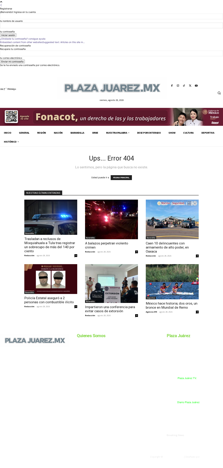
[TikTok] (184, 86)
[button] (219, 93)
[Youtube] (196, 86)
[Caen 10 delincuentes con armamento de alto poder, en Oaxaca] (172, 219)
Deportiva (151, 298)
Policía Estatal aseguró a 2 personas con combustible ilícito (49, 300)
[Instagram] (178, 86)
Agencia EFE (151, 312)
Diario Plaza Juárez (188, 402)
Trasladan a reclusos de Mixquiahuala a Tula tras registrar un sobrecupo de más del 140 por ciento (49, 245)
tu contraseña (7, 31)
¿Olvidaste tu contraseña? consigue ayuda (22, 38)
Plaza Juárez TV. (187, 378)
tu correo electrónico (11, 58)
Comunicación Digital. (211, 456)
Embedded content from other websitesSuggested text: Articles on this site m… (42, 42)
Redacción (29, 255)
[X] (190, 86)
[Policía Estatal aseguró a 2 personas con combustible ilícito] (50, 279)
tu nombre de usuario (11, 21)
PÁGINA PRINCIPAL (121, 177)
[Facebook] (172, 86)
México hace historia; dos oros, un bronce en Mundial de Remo (171, 305)
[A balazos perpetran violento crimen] (111, 219)
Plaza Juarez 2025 (173, 456)
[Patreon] (17, 369)
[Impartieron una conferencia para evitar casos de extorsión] (111, 283)
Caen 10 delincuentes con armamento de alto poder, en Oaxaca (167, 247)
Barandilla (29, 233)
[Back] (1, 5)
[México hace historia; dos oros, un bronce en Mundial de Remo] (172, 281)
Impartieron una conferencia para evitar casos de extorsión (110, 309)
